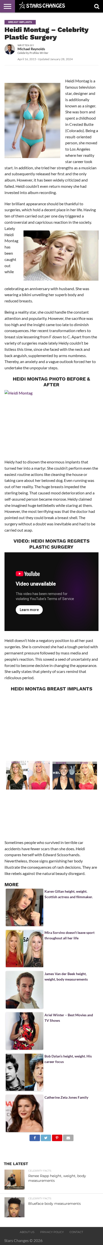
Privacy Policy (52, 1232)
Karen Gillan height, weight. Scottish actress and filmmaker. (68, 894)
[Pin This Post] (57, 1136)
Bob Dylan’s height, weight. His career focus (68, 1059)
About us (27, 1232)
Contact (76, 1232)
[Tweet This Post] (46, 1136)
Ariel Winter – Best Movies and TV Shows (68, 1018)
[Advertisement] (51, 725)
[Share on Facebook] (35, 1136)
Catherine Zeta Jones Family (66, 1097)
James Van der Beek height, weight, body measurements (66, 976)
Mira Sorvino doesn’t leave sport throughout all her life (69, 935)
